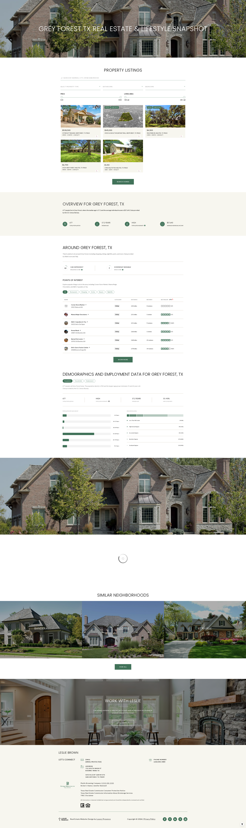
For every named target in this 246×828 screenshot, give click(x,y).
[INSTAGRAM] (170, 819)
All (65, 292)
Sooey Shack (75, 330)
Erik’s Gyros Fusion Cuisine (79, 347)
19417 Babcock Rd (77, 307)
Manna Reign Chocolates (79, 314)
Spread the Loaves (77, 339)
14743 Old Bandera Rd (78, 341)
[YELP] (180, 819)
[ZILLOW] (185, 819)
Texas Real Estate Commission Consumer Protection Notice (103, 790)
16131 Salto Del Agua (78, 324)
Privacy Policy (149, 819)
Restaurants (74, 292)
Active (94, 292)
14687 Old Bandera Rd (78, 333)
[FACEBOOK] (165, 819)
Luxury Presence (103, 819)
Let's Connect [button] (123, 723)
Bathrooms (108, 86)
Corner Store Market (78, 305)
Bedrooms (149, 86)
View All (123, 667)
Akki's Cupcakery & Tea (78, 322)
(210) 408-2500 (108, 783)
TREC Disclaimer (87, 795)
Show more (123, 359)
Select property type (70, 86)
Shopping (85, 292)
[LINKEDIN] (175, 819)
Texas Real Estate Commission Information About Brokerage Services (107, 793)
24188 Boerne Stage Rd (78, 350)
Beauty (102, 292)
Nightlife (110, 292)
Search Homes (123, 182)
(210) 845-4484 (159, 762)
